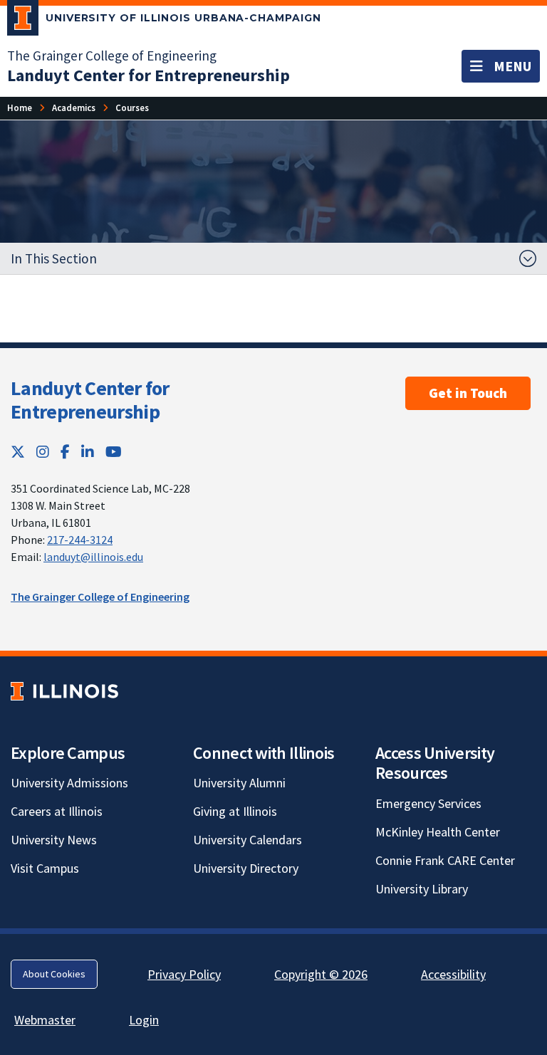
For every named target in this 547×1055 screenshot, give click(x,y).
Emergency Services (428, 803)
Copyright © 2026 (321, 974)
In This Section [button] (54, 258)
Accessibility (453, 974)
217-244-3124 (80, 539)
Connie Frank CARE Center (445, 860)
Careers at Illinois (57, 811)
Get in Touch (468, 392)
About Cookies (54, 973)
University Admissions (69, 783)
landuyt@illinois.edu (93, 557)
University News (54, 839)
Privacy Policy (184, 974)
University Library (421, 889)
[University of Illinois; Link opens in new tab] (64, 690)
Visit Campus (45, 868)
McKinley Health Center (437, 832)
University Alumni (239, 783)
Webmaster (44, 1020)
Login (144, 1020)
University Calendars (247, 839)
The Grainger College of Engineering (112, 55)
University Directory (245, 868)
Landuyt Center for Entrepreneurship (90, 400)
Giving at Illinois (235, 811)
